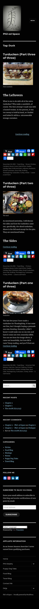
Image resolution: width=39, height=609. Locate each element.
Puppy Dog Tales (11, 459)
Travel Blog (9, 461)
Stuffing (24, 170)
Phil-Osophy (8, 564)
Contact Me (7, 583)
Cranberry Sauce (8, 166)
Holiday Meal (7, 168)
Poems (7, 456)
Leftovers (25, 168)
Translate (20, 530)
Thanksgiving (7, 172)
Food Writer (22, 166)
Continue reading (22, 134)
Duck (16, 166)
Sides (20, 270)
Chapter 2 (9, 403)
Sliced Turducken (8, 170)
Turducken (16, 172)
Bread (28, 164)
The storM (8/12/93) (13, 409)
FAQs (5, 588)
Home (5, 559)
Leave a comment (20, 274)
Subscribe (11, 514)
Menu (32, 20)
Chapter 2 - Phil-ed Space (15, 425)
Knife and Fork (17, 168)
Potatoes (15, 270)
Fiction (8, 447)
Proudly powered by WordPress (23, 595)
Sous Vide (18, 170)
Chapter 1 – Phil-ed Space (15, 428)
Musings (8, 453)
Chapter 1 (8, 406)
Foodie (29, 166)
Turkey (22, 172)
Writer (27, 172)
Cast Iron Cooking (20, 367)
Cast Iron (11, 367)
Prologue (32, 428)
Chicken (33, 164)
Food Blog (20, 164)
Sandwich (32, 168)
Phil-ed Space (11, 34)
